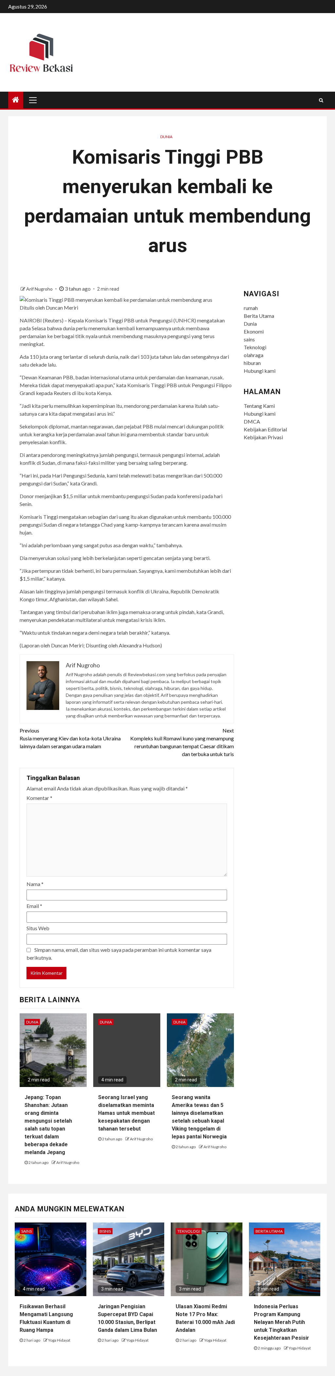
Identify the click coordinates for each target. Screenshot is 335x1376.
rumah (251, 308)
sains (249, 339)
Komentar (39, 798)
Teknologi (255, 347)
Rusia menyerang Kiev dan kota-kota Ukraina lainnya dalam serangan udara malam (70, 738)
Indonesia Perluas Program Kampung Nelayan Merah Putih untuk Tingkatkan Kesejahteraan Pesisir (281, 1322)
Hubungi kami (259, 371)
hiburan (252, 363)
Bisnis (105, 1231)
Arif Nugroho (40, 289)
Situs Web (37, 928)
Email (34, 906)
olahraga (253, 355)
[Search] (321, 100)
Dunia (166, 136)
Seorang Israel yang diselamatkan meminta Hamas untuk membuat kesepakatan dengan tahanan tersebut (126, 1113)
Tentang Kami (259, 406)
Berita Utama (259, 316)
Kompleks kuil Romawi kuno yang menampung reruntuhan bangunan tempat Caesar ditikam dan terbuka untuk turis (182, 742)
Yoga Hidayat (59, 1340)
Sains (26, 1231)
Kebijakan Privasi (263, 437)
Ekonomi (254, 331)
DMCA (252, 421)
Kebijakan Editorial (265, 429)
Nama (35, 884)
